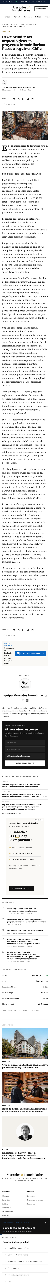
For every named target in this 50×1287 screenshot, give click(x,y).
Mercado (17, 17)
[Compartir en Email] (28, 99)
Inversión (28, 17)
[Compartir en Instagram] (33, 99)
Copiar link (10, 104)
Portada (7, 17)
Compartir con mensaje (32, 653)
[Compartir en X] (19, 99)
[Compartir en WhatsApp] (23, 99)
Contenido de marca (35, 1200)
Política (38, 17)
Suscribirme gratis (25, 763)
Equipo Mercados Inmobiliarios (21, 87)
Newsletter (31, 1196)
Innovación (7, 1208)
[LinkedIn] (27, 700)
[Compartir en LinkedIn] (14, 99)
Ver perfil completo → (12, 813)
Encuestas (31, 1204)
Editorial (5, 1215)
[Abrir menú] (5, 9)
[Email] (23, 700)
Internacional (7, 1211)
